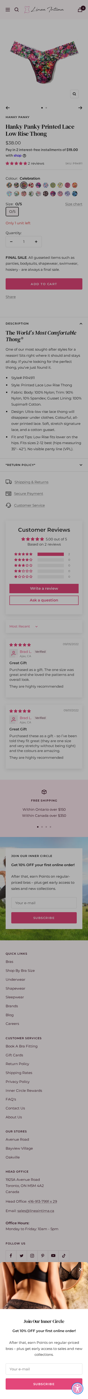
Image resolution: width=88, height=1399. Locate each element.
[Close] (80, 1269)
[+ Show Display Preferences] (77, 1388)
